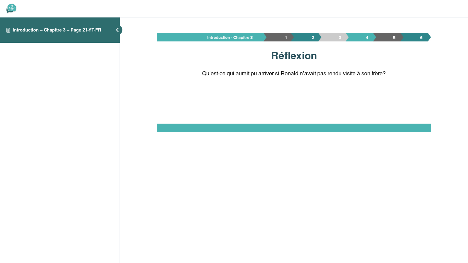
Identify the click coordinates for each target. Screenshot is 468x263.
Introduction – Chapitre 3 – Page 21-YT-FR (57, 29)
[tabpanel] (294, 82)
